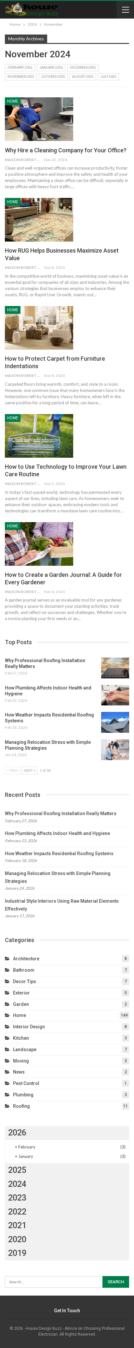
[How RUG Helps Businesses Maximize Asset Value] (39, 220)
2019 (17, 1253)
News (19, 1072)
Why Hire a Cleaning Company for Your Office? (66, 150)
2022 (17, 1211)
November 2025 (20, 76)
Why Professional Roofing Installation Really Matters (60, 813)
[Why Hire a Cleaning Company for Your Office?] (39, 119)
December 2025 (83, 67)
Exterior (21, 992)
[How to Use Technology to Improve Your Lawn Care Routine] (39, 436)
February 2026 (19, 67)
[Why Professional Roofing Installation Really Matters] (115, 668)
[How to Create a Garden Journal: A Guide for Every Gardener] (39, 544)
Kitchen (21, 1038)
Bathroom (23, 970)
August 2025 (82, 76)
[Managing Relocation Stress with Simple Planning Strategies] (115, 749)
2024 (17, 1184)
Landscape (24, 1049)
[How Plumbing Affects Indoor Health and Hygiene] (115, 695)
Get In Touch (67, 1310)
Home (12, 101)
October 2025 (53, 76)
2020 (17, 1239)
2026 (17, 1132)
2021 (17, 1225)
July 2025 (108, 76)
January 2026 (51, 67)
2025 (17, 1170)
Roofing (21, 1106)
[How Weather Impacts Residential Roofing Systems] (115, 722)
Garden (21, 1004)
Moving (21, 1060)
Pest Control (26, 1083)
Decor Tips (24, 981)
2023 (17, 1197)
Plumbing (23, 1094)
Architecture (26, 958)
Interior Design (29, 1026)
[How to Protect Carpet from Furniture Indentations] (39, 328)
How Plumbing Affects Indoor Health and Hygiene (57, 833)
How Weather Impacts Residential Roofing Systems (59, 853)
